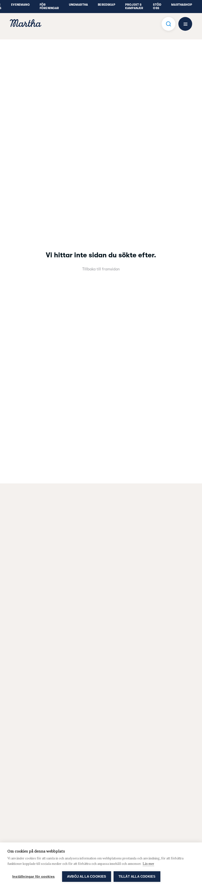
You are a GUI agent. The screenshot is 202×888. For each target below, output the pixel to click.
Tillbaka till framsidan (101, 269)
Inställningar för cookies (33, 876)
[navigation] (25, 23)
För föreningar (49, 6)
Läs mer (148, 863)
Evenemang (20, 4)
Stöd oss (157, 6)
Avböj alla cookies (86, 876)
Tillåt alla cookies (137, 876)
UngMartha (78, 4)
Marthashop (181, 4)
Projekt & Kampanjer (134, 6)
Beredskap (106, 4)
